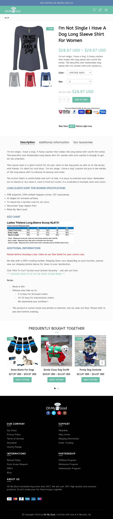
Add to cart (81, 100)
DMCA (10, 468)
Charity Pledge (14, 447)
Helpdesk (63, 430)
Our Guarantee (83, 142)
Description (27, 142)
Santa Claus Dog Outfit (56, 369)
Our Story (12, 430)
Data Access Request (17, 464)
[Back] (7, 17)
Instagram (65, 413)
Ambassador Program (69, 468)
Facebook (48, 413)
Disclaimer (12, 443)
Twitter (54, 413)
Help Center (64, 434)
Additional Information (54, 142)
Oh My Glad (49, 514)
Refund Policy (14, 460)
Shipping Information (69, 438)
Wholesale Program (68, 464)
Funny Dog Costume (90, 369)
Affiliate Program (67, 460)
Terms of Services (15, 438)
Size (60, 82)
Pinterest (59, 413)
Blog (9, 472)
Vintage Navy (77, 72)
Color (61, 73)
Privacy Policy (14, 434)
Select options (22, 380)
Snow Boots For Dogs (22, 369)
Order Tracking (66, 443)
